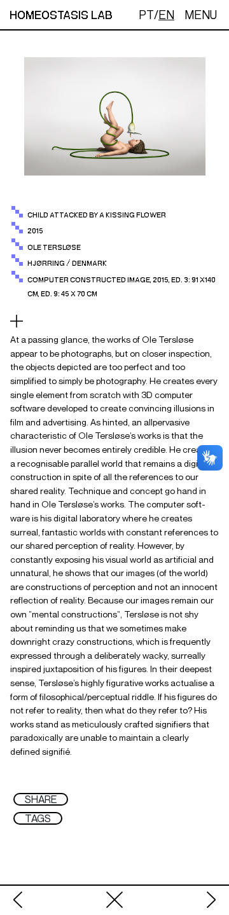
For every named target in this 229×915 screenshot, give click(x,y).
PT (146, 15)
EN (166, 15)
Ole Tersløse (54, 247)
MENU (200, 15)
